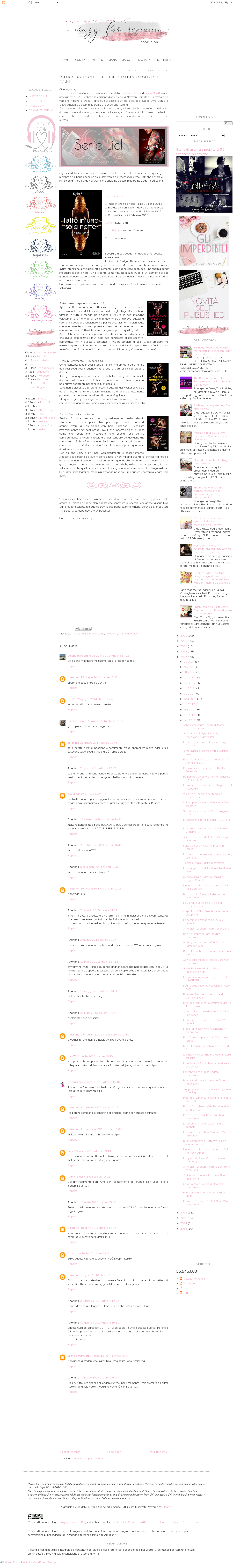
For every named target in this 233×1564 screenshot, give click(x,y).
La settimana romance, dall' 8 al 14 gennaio (204, 1125)
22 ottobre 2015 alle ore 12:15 (100, 1107)
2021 (184, 635)
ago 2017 (190, 683)
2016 (184, 1212)
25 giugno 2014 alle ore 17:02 (110, 655)
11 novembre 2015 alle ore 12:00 (101, 1129)
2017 (184, 657)
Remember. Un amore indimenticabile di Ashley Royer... (207, 778)
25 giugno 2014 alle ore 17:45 (95, 699)
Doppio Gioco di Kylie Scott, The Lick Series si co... (205, 769)
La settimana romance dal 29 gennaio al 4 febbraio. (207, 787)
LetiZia (72, 699)
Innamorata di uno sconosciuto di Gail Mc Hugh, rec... (205, 887)
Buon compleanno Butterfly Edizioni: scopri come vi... (205, 1142)
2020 (184, 641)
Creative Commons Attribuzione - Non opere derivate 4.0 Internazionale (161, 1522)
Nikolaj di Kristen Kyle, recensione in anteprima (204, 1030)
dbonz (187, 1288)
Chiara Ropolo (77, 721)
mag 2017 (190, 699)
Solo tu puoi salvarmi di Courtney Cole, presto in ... (206, 804)
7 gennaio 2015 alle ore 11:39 (98, 910)
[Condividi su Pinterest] (90, 629)
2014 (184, 1223)
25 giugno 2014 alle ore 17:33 (99, 677)
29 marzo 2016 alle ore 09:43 (92, 1151)
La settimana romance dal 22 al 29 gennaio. (204, 921)
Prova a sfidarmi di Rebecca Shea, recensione (203, 1116)
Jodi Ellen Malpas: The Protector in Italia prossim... (207, 1056)
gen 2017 (190, 720)
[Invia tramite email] (77, 629)
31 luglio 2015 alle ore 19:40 (95, 1056)
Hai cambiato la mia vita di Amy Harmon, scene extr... (207, 856)
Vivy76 (72, 1056)
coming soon (85, 59)
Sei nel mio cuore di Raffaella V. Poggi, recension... (206, 838)
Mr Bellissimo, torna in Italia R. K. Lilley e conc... (207, 821)
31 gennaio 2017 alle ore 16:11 (99, 1322)
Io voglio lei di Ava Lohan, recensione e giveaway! (206, 1064)
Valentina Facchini (79, 655)
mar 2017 (190, 709)
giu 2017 (189, 693)
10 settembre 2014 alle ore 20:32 (101, 819)
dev (70, 794)
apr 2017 (190, 704)
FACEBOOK (36, 105)
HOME (65, 59)
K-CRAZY (144, 59)
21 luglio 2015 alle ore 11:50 (111, 1034)
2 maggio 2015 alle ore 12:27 (98, 939)
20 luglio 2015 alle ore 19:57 (97, 1012)
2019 (184, 646)
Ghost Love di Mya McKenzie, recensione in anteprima (201, 735)
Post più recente (70, 1451)
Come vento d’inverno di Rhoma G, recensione (204, 1185)
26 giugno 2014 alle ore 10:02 (105, 721)
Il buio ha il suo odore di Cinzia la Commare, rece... (202, 904)
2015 (184, 1217)
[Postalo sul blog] (80, 629)
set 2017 (190, 677)
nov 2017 (190, 667)
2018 (184, 651)
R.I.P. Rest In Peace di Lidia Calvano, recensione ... (205, 895)
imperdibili (164, 59)
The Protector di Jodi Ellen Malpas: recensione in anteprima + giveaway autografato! (209, 492)
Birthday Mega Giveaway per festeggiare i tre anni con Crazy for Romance (212, 351)
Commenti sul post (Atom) (87, 1458)
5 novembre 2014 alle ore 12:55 (100, 866)
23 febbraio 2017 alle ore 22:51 (109, 1355)
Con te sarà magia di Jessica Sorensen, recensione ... (206, 961)
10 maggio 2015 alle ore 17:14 (99, 961)
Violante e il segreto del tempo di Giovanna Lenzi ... (203, 795)
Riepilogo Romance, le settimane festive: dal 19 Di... (207, 1099)
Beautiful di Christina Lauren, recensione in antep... (207, 952)
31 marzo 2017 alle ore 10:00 (98, 1377)
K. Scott (75, 633)
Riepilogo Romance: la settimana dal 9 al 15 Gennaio (207, 1004)
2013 (184, 1228)
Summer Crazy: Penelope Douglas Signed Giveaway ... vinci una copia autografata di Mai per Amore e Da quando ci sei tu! (212, 579)
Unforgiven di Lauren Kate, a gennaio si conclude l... (206, 1168)
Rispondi (73, 666)
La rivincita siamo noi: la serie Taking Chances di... (204, 743)
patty (186, 1293)
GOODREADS (37, 101)
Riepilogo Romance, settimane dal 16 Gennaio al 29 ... (205, 761)
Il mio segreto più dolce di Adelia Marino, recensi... (207, 869)
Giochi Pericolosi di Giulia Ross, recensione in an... (201, 970)
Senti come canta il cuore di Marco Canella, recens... (204, 726)
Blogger (167, 1507)
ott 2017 (189, 672)
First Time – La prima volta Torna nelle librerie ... (205, 1039)
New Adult (111, 633)
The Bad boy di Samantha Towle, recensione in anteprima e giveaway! (212, 381)
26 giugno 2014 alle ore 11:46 (98, 742)
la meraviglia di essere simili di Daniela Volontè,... (205, 752)
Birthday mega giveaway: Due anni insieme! (212, 407)
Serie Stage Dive (128, 633)
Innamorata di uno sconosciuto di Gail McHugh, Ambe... (205, 1151)
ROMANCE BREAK (41, 110)
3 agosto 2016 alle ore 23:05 (98, 1275)
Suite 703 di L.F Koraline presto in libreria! (203, 847)
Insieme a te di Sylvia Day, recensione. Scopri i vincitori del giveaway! (212, 436)
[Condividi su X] (83, 629)
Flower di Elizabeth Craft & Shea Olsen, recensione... (207, 1202)
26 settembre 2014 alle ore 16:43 (101, 845)
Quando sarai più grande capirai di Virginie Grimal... (203, 878)
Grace (71, 1253)
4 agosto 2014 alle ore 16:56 (91, 794)
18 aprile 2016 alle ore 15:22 (98, 1227)
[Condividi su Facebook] (86, 629)
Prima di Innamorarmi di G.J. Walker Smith (204, 1194)
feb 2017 (190, 715)
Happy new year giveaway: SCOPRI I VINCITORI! (205, 978)
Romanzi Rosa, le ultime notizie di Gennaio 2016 (203, 996)
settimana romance (116, 59)
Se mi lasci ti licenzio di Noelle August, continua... (206, 812)
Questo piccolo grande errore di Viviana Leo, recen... (206, 1013)
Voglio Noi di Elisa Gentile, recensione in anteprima (207, 913)
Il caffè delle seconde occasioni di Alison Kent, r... (207, 987)
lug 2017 (189, 688)
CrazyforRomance (194, 1278)
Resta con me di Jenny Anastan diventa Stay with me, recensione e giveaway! (213, 549)
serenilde (73, 742)
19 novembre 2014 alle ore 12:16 (101, 888)
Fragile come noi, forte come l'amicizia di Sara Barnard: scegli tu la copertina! (213, 610)
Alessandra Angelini (80, 1034)
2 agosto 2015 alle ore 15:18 (102, 1082)
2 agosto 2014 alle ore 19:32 (98, 768)
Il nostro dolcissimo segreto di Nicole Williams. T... (205, 830)
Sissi (70, 1151)
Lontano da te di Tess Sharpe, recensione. (201, 1073)
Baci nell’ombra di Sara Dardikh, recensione (202, 935)
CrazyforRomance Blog (72, 1522)
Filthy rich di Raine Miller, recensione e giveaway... (206, 1159)
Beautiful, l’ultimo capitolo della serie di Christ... (206, 1047)
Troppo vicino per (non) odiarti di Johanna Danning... (207, 1090)
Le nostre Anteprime (92, 633)
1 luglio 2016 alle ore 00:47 (93, 1253)
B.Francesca (75, 1082)
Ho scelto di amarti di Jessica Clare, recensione (204, 1082)
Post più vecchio (158, 1451)
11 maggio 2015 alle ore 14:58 (99, 991)
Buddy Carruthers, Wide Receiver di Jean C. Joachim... (207, 1108)
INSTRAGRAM (38, 96)
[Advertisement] (114, 597)
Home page (114, 1451)
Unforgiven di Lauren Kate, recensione (206, 928)
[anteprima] (204, 265)
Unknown (73, 677)
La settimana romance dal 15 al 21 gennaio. (204, 1021)
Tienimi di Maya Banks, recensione (203, 862)
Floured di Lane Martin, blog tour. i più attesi (210, 461)
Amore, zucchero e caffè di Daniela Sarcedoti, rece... (204, 944)
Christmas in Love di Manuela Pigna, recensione (205, 1177)
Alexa (72, 1176)
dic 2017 (189, 661)
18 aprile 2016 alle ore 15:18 (98, 1202)
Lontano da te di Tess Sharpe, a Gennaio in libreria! (207, 1133)
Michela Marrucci (78, 1355)
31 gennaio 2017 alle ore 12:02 (99, 1300)
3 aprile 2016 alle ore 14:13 (94, 1176)
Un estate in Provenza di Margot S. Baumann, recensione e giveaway (209, 521)
